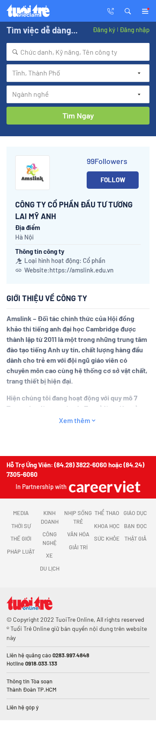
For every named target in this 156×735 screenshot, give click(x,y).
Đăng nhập (135, 29)
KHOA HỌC (107, 525)
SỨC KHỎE (107, 538)
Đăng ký (104, 29)
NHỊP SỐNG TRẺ (78, 517)
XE (49, 555)
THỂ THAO (106, 512)
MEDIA (21, 512)
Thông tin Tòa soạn (29, 681)
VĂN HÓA (78, 534)
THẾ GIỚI (20, 538)
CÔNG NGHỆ (49, 538)
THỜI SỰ (21, 525)
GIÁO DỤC (135, 512)
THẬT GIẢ (135, 538)
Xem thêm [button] (74, 420)
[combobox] (78, 52)
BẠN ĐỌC (135, 525)
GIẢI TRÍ (78, 547)
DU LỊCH (49, 568)
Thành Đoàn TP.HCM (31, 689)
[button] (128, 10)
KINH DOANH (49, 517)
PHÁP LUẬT (21, 551)
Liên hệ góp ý (22, 707)
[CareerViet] (103, 486)
